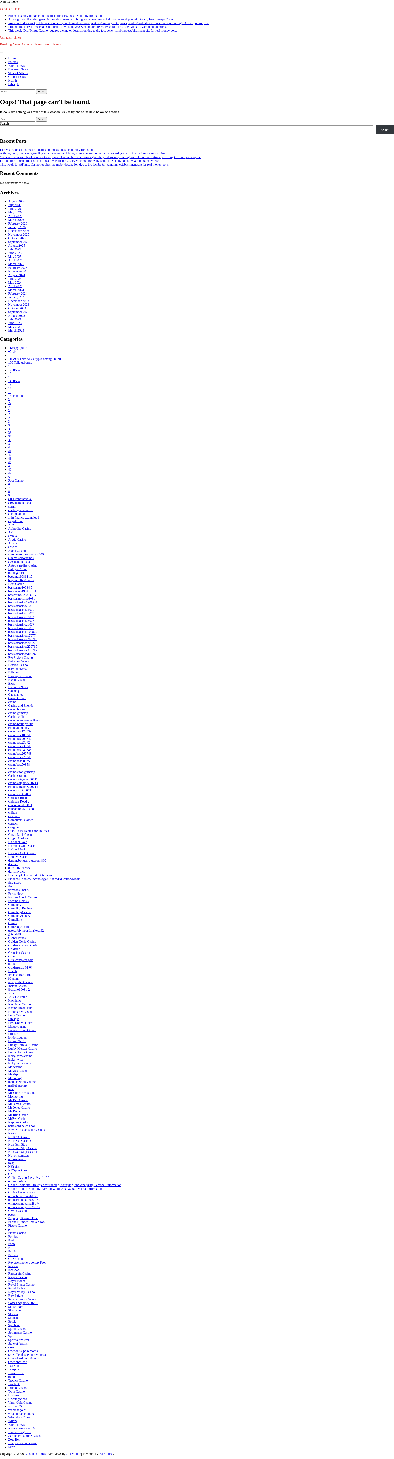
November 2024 (18, 271)
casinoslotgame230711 (23, 779)
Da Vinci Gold (17, 842)
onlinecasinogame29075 (24, 1207)
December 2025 (18, 231)
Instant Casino (17, 986)
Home (12, 58)
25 (9, 414)
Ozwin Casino (17, 1211)
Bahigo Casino (17, 569)
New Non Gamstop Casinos (26, 1129)
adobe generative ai (20, 510)
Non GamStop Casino (22, 1148)
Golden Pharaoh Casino (23, 945)
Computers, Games (20, 820)
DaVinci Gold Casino (22, 853)
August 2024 (16, 275)
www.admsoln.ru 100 (22, 1428)
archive (13, 536)
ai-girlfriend (15, 521)
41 (9, 451)
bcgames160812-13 (21, 580)
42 (9, 454)
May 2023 (15, 326)
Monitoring (15, 1096)
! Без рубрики (17, 348)
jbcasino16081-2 (19, 989)
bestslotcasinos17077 (22, 635)
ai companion (17, 513)
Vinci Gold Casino (20, 1402)
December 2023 (18, 301)
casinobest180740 (19, 735)
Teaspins (13, 1369)
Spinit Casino (17, 1329)
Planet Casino (17, 1233)
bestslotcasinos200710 (22, 639)
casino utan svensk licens (24, 720)
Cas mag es (15, 694)
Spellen (13, 1317)
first (10, 886)
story (11, 1347)
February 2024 (17, 293)
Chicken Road (17, 797)
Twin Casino (16, 1391)
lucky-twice (15, 1059)
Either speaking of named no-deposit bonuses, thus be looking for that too (55, 15)
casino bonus (16, 709)
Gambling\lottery (19, 915)
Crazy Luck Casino (20, 834)
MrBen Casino (17, 1118)
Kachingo (14, 1000)
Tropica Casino (18, 1380)
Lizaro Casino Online (22, 1030)
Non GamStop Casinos (23, 1152)
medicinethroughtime (22, 1081)
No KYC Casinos (19, 1140)
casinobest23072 (19, 742)
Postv (11, 1244)
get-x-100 (14, 934)
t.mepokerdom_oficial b (23, 1358)
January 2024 (17, 297)
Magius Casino (18, 1070)
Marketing (15, 1078)
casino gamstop (18, 713)
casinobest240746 (19, 750)
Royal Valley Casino (21, 1292)
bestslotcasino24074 (21, 617)
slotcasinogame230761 (23, 1303)
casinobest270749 (19, 757)
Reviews (13, 1270)
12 (9, 366)
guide (11, 963)
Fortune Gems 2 (18, 901)
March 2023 (16, 330)
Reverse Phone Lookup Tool (27, 1262)
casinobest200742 (19, 738)
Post (11, 1240)
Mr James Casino (19, 1104)
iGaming (13, 978)
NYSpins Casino (19, 1170)
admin (12, 506)
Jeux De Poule (17, 997)
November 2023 (18, 304)
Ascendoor (73, 1454)
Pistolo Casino (17, 1225)
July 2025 (14, 249)
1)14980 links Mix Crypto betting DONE (35, 359)
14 (9, 377)
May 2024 (15, 282)
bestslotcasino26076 (21, 620)
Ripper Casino (17, 1277)
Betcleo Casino (18, 665)
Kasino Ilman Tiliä (20, 1008)
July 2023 (14, 319)
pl (9, 1229)
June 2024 (15, 278)
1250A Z (14, 370)
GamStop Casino (19, 927)
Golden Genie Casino (22, 941)
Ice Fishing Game (19, 974)
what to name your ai (22, 1413)
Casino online (17, 716)
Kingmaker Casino (20, 1011)
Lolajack (13, 1033)
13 (9, 373)
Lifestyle (13, 84)
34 (9, 425)
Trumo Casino (17, 1388)
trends (12, 1376)
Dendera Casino (18, 856)
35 (9, 429)
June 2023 (15, 323)
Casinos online (17, 775)
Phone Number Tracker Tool (26, 1222)
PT (10, 1247)
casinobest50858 (19, 764)
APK (11, 532)
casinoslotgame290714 (23, 786)
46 (9, 469)
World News (16, 65)
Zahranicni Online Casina (24, 1435)
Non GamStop (17, 1144)
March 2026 (16, 219)
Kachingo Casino (19, 1004)
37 (9, 436)
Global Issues (17, 76)
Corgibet (13, 827)
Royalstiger (15, 1295)
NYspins (14, 1166)
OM (11, 1174)
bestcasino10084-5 (20, 587)
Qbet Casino (16, 1258)
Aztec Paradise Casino (22, 565)
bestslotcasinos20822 (22, 643)
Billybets (14, 672)
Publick (13, 1255)
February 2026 (17, 223)
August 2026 (16, 201)
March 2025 (16, 264)
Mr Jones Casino (19, 1107)
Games (12, 923)
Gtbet (11, 956)
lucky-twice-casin (19, 1063)
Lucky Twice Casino (21, 1052)
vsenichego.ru (17, 1410)
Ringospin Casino (19, 1273)
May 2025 (15, 256)
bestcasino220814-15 (22, 595)
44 (9, 462)
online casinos (17, 1181)
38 (9, 440)
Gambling (14, 904)
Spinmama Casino (20, 1332)
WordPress (106, 1454)
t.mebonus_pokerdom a (23, 1351)
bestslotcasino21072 (21, 609)
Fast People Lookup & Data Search (31, 875)
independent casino (20, 982)
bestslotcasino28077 (21, 624)
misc (11, 1089)
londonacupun (17, 1037)
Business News (18, 69)
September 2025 (18, 242)
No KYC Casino (19, 1137)
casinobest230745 (19, 746)
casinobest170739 (19, 731)
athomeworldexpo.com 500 (26, 554)
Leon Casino (16, 1015)
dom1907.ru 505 (19, 868)
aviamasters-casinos (21, 558)
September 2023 (18, 312)
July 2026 (14, 205)
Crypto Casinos (18, 838)
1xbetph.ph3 (16, 395)
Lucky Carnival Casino (23, 1045)
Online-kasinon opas (21, 1192)
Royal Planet (16, 1281)
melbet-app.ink (17, 1085)
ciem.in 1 (14, 816)
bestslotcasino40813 (21, 628)
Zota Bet (13, 1439)
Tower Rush (16, 1373)
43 (9, 458)
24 (9, 410)
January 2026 (17, 227)
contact (12, 823)
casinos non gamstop (21, 772)
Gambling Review (20, 908)
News (12, 1133)
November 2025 (18, 234)
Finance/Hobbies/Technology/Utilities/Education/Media (44, 879)
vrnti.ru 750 (15, 1406)
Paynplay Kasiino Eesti (23, 1218)
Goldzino (14, 949)
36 (9, 432)
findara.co (14, 882)
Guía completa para (20, 960)
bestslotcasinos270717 (22, 650)
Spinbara (14, 1325)
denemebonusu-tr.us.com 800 (27, 860)
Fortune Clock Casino (22, 897)
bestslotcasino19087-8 (22, 602)
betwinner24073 (18, 668)
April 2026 (15, 216)
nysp (11, 1163)
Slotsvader (15, 1310)
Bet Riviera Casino (20, 657)
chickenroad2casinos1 (22, 809)
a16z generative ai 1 (21, 502)
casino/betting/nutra (20, 724)
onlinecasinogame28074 (24, 1203)
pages (12, 1214)
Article (12, 543)
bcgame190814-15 (20, 576)
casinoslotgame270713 (23, 783)
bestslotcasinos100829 (22, 632)
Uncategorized (17, 1399)
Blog (11, 683)
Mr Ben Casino (18, 1100)
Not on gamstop (18, 1155)
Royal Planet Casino (21, 1284)
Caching (13, 691)
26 (9, 418)
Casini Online (17, 698)
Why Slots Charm (19, 1417)
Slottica (13, 1314)
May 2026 (15, 212)
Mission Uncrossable (21, 1093)
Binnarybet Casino (20, 676)
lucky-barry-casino (20, 1056)
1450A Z (14, 381)
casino (12, 702)
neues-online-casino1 (22, 1126)
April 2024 (15, 286)
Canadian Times (10, 8)
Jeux (11, 993)
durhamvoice (16, 871)
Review (13, 1266)
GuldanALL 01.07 (20, 967)
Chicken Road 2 (18, 801)
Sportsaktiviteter (18, 1340)
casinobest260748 (19, 753)
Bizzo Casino (17, 679)
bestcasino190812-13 (22, 591)
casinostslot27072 (19, 794)
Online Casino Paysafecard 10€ (28, 1177)
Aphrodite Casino (19, 528)
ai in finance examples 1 (23, 517)
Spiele (12, 1321)
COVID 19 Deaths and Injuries (28, 831)
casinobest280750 (19, 761)
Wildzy (12, 1421)
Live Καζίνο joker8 (20, 1022)
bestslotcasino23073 (21, 613)
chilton (12, 812)
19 (9, 392)
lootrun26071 (17, 1041)
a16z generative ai (20, 499)
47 (9, 473)
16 (9, 384)
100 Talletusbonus (20, 362)
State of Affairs (18, 73)
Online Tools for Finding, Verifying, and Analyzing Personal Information (55, 1188)
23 (9, 407)
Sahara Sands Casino (22, 1299)
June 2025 (15, 253)
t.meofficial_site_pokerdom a (27, 1354)
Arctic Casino (17, 539)
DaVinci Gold (17, 849)
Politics (13, 62)
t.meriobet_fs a (17, 1362)
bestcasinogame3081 (21, 598)
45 (9, 466)
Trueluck (14, 1384)
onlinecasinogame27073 (24, 1199)
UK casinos (15, 1395)
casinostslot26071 (19, 790)
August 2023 (16, 315)
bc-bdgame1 (16, 573)
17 (9, 388)
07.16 (12, 351)
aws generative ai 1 (20, 561)
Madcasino (15, 1067)
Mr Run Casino (18, 1115)
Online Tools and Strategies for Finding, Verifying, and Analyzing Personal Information (64, 1185)
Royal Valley (16, 1288)
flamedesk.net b (18, 890)
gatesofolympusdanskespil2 (26, 930)
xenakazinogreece (19, 1432)
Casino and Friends (20, 705)
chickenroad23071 (20, 805)
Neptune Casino (18, 1122)
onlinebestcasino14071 (23, 1196)
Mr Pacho (14, 1111)
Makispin (14, 1074)
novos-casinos (17, 1159)
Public (12, 1251)
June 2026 (15, 208)
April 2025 (15, 260)
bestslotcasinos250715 (22, 646)
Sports (12, 1336)
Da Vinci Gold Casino (22, 845)
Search (4, 123)
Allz (11, 525)
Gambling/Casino (19, 912)
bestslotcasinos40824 (22, 654)
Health (12, 80)
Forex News (16, 893)
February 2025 (17, 267)
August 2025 (16, 245)
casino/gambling (18, 727)
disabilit (13, 864)
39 (9, 443)
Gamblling (15, 919)
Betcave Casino (18, 661)
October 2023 (17, 308)
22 (9, 403)
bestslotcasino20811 (21, 606)
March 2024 (16, 290)
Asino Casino (17, 550)
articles (12, 547)
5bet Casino (16, 480)
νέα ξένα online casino (22, 1443)
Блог (11, 1447)
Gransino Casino (19, 952)
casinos (13, 768)
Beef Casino (16, 584)
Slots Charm (16, 1306)
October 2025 (17, 238)
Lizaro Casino (17, 1026)
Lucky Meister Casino (22, 1048)
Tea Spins (14, 1365)
